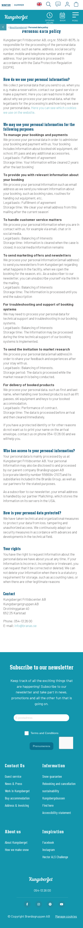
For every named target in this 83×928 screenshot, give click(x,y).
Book (63, 20)
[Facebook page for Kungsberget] (27, 904)
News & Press (13, 783)
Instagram (48, 849)
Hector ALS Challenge (55, 857)
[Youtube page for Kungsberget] (61, 904)
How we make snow (17, 849)
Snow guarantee (52, 776)
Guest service (13, 776)
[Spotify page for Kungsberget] (50, 904)
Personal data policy (41, 31)
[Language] (39, 5)
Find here (48, 805)
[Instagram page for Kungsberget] (38, 904)
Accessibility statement (56, 812)
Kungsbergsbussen (53, 798)
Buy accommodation (17, 798)
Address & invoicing (17, 805)
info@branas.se (26, 626)
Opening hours (49, 21)
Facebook (48, 842)
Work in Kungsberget (17, 791)
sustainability (50, 791)
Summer (19, 4)
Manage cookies (66, 916)
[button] (75, 17)
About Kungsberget (18, 27)
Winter (6, 4)
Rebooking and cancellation (59, 783)
